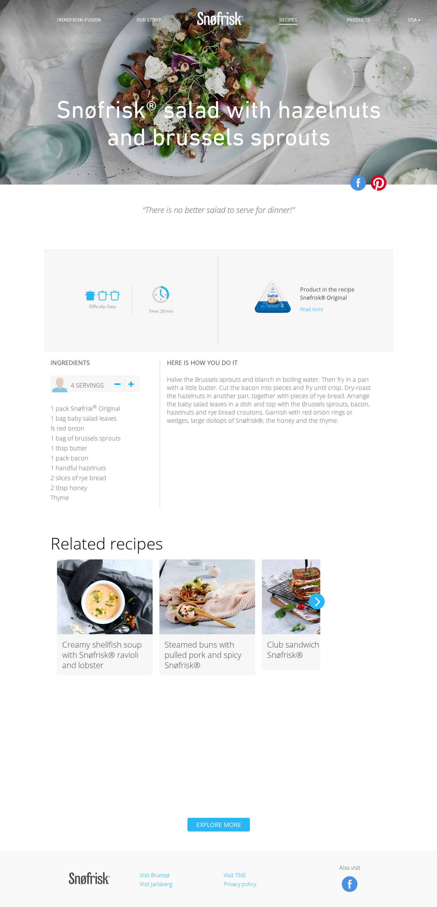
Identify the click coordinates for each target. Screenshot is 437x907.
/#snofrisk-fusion (79, 20)
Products (358, 20)
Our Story (149, 20)
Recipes (288, 20)
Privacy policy (240, 884)
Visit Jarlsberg (156, 884)
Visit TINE (235, 875)
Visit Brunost (155, 875)
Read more (311, 309)
